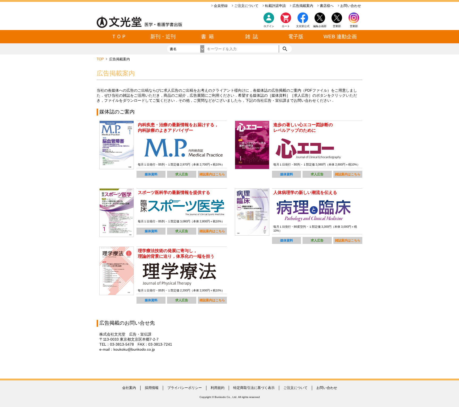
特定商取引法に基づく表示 (254, 388)
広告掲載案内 (302, 6)
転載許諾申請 (275, 6)
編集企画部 (319, 26)
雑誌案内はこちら (212, 174)
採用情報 (152, 388)
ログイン (269, 26)
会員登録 (220, 6)
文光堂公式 (302, 26)
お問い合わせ (350, 6)
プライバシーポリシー (184, 388)
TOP (101, 59)
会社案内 (129, 388)
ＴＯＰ (118, 36)
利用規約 (217, 388)
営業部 (354, 26)
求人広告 (181, 174)
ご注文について (245, 6)
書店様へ (326, 6)
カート (286, 26)
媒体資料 (151, 174)
